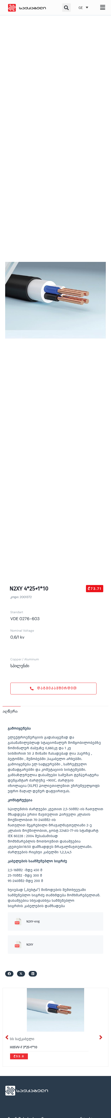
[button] (102, 7)
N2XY (29, 944)
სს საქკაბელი (22, 1039)
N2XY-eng (32, 921)
